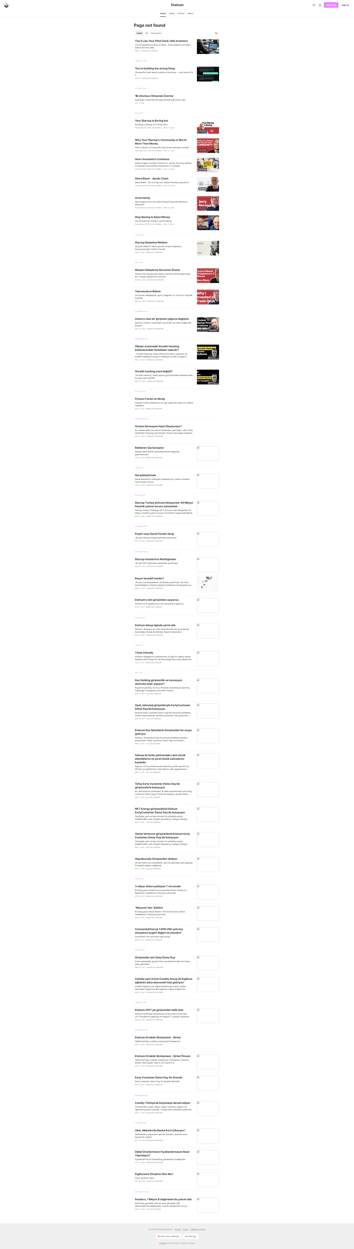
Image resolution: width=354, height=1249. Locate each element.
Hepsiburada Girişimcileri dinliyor (156, 858)
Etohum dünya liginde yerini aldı (155, 625)
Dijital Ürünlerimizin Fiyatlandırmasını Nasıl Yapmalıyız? (162, 1153)
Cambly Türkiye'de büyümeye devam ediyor (162, 1103)
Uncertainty (142, 197)
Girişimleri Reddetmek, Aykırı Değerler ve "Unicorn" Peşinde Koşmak (163, 296)
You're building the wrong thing (155, 68)
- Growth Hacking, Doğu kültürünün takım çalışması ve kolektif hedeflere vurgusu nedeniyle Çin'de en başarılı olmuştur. (161, 355)
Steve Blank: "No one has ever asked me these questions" (162, 182)
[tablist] (149, 33)
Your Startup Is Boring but (151, 120)
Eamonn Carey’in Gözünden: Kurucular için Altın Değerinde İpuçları (163, 324)
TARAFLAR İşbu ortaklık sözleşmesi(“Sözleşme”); (157, 1041)
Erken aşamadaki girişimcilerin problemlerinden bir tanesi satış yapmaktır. (162, 962)
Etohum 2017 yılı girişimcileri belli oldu (159, 1010)
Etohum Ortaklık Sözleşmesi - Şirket (158, 1037)
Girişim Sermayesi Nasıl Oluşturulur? (158, 426)
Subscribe (331, 5)
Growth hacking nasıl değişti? (154, 371)
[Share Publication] (320, 5)
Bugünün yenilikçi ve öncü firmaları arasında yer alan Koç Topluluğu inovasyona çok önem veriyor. (162, 689)
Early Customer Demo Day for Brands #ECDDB (157, 1081)
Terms (185, 1229)
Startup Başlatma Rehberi (151, 242)
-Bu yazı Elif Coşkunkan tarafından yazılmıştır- (157, 563)
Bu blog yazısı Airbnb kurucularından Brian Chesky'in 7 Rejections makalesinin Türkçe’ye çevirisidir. (161, 891)
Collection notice (197, 1229)
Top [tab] (146, 33)
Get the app (190, 1236)
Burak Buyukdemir (150, 51)
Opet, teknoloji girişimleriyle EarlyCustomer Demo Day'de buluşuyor (162, 707)
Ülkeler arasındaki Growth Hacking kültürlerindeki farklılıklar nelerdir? (157, 348)
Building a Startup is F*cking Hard (151, 124)
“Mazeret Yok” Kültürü (149, 907)
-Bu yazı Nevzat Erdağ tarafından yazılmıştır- (156, 537)
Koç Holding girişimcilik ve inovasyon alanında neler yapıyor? (158, 682)
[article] (177, 47)
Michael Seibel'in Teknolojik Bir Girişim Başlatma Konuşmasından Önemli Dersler (158, 247)
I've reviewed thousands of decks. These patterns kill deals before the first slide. (162, 46)
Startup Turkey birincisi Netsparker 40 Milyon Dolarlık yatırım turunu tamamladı (164, 504)
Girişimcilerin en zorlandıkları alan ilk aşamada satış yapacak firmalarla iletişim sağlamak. (164, 864)
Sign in (345, 5)
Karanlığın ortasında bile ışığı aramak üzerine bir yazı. (160, 99)
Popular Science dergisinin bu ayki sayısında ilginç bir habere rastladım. (164, 404)
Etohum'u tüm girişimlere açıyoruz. (157, 599)
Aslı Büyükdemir (154, 694)
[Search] (314, 5)
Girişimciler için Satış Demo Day (155, 957)
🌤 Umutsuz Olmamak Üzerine (154, 96)
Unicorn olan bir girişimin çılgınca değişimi (162, 318)
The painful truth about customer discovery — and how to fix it (164, 73)
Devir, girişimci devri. (145, 1177)
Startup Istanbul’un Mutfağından (155, 559)
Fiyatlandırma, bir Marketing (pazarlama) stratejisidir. (160, 1159)
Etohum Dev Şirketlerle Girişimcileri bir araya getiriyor (163, 732)
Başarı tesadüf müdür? (149, 578)
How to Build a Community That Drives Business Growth (162, 147)
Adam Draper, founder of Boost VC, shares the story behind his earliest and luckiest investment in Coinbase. (163, 164)
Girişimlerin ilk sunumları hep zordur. (153, 936)
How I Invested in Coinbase (152, 159)
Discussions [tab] (156, 33)
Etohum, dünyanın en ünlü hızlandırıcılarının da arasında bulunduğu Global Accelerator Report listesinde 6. (162, 630)
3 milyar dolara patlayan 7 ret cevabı (158, 886)
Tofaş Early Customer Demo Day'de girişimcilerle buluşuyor (157, 785)
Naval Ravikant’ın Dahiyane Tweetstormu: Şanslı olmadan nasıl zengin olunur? (162, 480)
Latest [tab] (139, 33)
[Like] (137, 332)
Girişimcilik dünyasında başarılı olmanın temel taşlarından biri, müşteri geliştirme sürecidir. (162, 275)
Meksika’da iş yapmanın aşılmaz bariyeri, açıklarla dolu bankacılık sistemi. (161, 1135)
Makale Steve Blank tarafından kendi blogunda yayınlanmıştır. (157, 453)
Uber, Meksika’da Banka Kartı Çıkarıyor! (160, 1130)
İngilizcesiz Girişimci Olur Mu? (154, 1174)
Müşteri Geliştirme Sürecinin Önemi (157, 270)
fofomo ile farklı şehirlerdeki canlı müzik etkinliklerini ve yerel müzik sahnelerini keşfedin (160, 759)
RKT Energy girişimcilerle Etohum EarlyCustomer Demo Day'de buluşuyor (160, 810)
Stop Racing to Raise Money (152, 217)
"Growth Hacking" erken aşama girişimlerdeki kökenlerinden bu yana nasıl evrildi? (164, 376)
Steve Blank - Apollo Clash (151, 178)
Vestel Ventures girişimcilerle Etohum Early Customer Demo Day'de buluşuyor (162, 835)
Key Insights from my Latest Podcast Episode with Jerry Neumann (161, 203)
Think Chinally (144, 652)
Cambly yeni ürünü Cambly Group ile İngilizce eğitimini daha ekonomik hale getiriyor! (163, 980)
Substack (163, 1243)
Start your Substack (169, 1236)
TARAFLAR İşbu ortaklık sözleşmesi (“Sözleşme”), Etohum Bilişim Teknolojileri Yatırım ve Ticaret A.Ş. (162, 1061)
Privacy (178, 1229)
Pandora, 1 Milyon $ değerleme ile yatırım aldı (163, 1199)
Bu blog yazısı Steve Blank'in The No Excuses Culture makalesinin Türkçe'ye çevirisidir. (160, 913)
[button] (162, 13)
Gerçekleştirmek (145, 475)
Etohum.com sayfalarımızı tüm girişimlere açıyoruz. (159, 603)
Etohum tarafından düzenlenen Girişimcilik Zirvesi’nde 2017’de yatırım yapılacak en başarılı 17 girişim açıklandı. (162, 1015)
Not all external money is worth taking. (153, 220)
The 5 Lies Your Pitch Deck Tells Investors (161, 41)
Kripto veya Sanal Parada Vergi (154, 533)
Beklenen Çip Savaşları (149, 447)
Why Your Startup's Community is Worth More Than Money (161, 141)
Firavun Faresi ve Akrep (150, 398)
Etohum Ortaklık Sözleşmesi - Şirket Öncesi (162, 1056)
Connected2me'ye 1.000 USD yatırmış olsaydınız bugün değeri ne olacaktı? (159, 931)
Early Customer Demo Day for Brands (158, 1077)
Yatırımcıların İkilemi (148, 291)
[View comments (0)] (156, 54)
